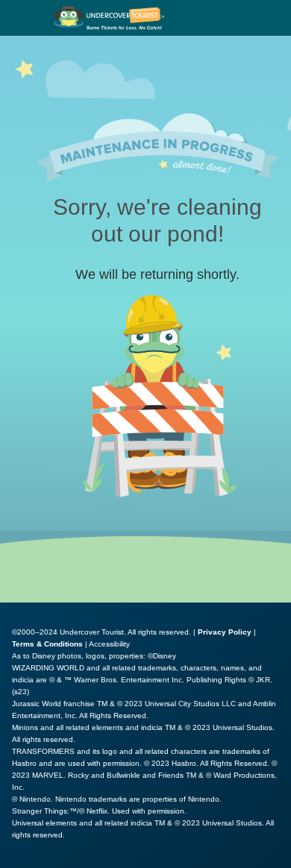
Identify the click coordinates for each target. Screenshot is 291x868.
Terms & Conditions (47, 644)
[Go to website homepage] (109, 18)
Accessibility (109, 644)
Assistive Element (53, 861)
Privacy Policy (224, 632)
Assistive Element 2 (164, 861)
